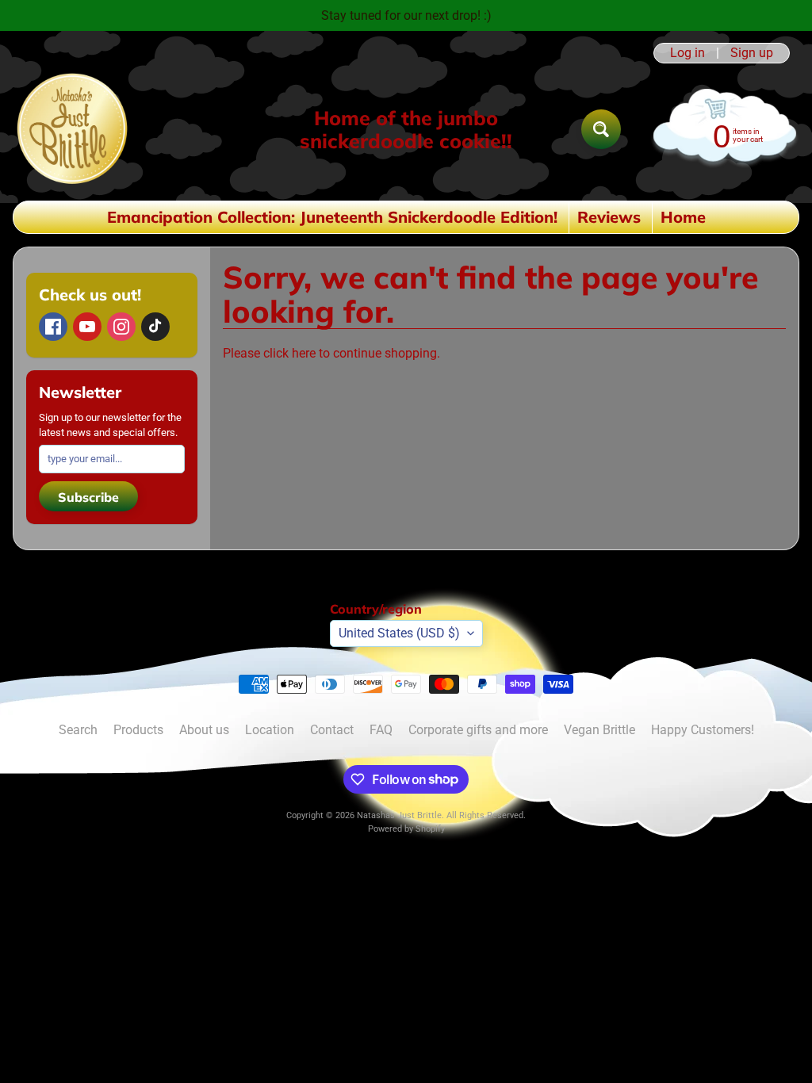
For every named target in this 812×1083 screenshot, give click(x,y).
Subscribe (88, 497)
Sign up (751, 53)
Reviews (609, 217)
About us (204, 729)
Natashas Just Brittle (399, 815)
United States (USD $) (399, 633)
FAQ (381, 729)
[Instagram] (121, 326)
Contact (332, 729)
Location (269, 729)
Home (683, 217)
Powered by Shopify (406, 829)
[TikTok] (155, 326)
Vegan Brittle (599, 729)
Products (138, 729)
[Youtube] (87, 326)
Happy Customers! (702, 729)
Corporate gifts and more (478, 729)
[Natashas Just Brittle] (72, 129)
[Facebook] (53, 326)
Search (78, 729)
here (304, 353)
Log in (687, 53)
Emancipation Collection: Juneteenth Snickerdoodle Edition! (332, 217)
